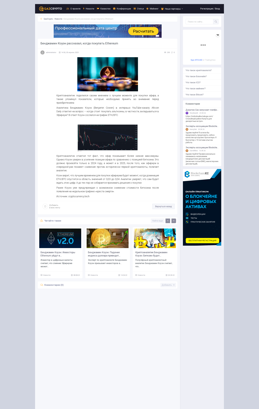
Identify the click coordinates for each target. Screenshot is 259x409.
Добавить (54, 206)
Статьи (140, 8)
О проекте (75, 8)
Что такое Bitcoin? (195, 94)
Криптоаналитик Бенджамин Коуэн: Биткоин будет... (151, 254)
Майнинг (154, 8)
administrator (51, 52)
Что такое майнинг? (196, 88)
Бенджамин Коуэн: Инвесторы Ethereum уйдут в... (58, 254)
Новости (90, 8)
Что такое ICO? (193, 82)
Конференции (124, 8)
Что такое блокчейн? (196, 76)
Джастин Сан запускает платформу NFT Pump (202, 110)
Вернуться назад (163, 206)
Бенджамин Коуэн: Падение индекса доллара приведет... (104, 254)
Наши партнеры (173, 9)
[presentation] (168, 221)
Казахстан (105, 8)
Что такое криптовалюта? (199, 70)
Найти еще (157, 220)
